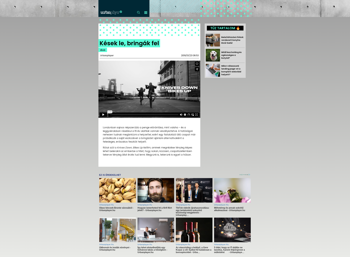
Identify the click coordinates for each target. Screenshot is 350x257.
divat (102, 49)
